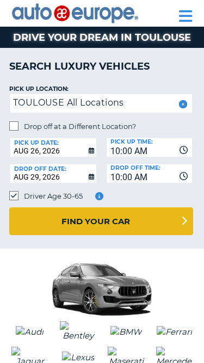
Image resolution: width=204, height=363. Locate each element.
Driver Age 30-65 (53, 196)
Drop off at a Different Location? (80, 126)
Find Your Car (95, 221)
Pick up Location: (39, 89)
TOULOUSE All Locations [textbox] (68, 102)
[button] (182, 104)
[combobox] (150, 147)
